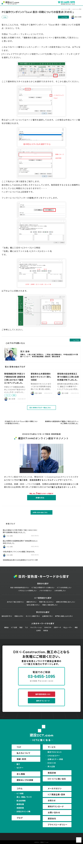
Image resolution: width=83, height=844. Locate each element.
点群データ (57, 627)
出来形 (38, 630)
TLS (26, 627)
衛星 (21, 627)
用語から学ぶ (18, 616)
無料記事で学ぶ (7, 616)
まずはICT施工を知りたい (15, 602)
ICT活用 (14, 627)
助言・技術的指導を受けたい (19, 587)
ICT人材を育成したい (64, 587)
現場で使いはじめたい (46, 602)
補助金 (6, 627)
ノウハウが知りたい (45, 590)
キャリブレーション (36, 627)
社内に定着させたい (33, 605)
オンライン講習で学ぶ (33, 616)
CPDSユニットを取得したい (28, 590)
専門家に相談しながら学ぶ (63, 616)
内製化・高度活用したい (50, 605)
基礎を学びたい (32, 602)
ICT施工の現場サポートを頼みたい (42, 587)
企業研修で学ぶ (47, 616)
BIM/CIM (48, 627)
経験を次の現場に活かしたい (65, 602)
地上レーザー (67, 627)
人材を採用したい (60, 590)
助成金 (45, 630)
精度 (76, 627)
